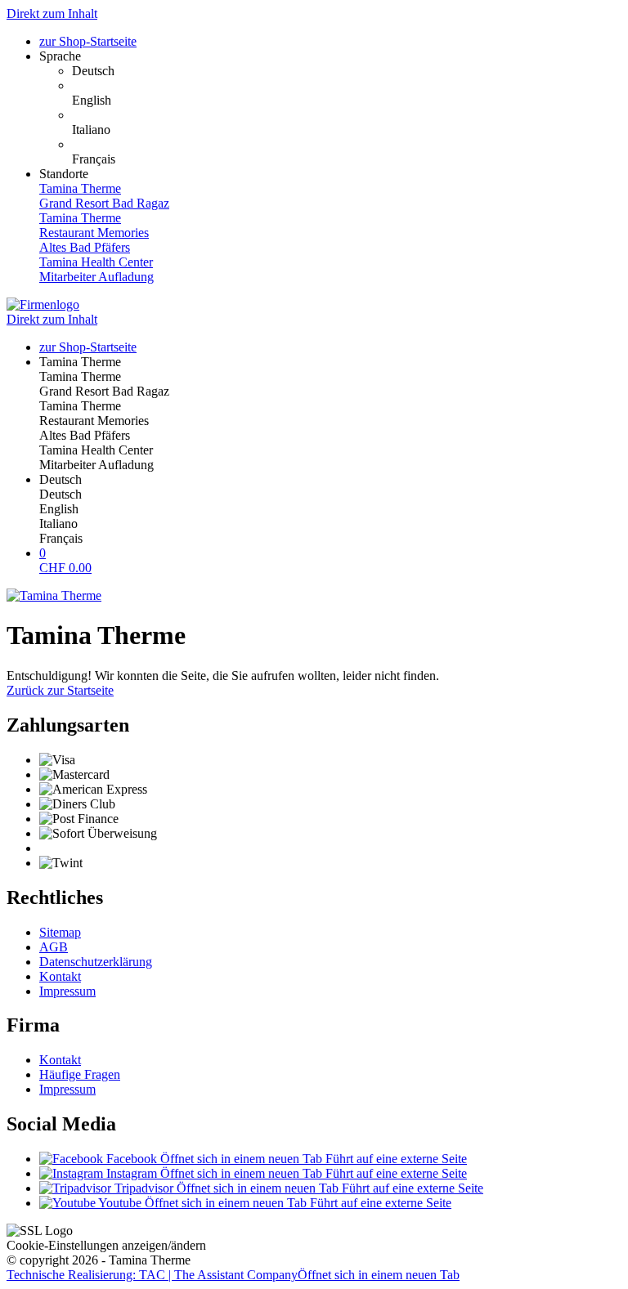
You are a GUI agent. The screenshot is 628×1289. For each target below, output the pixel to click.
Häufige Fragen (79, 1074)
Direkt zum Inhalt (52, 13)
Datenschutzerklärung (95, 962)
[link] (346, 71)
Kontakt (60, 976)
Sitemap (60, 932)
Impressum (67, 991)
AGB (53, 947)
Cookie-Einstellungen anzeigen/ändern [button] (106, 1245)
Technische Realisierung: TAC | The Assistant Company (233, 1275)
